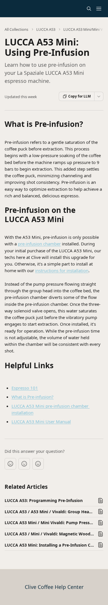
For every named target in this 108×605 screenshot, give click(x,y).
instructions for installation (61, 270)
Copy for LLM (79, 96)
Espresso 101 (25, 388)
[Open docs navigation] (98, 8)
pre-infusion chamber (39, 244)
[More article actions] (98, 96)
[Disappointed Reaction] (10, 464)
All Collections (16, 29)
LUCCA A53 (45, 29)
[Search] (89, 8)
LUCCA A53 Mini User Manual (41, 421)
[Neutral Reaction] (24, 464)
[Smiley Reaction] (38, 464)
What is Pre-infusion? (33, 397)
